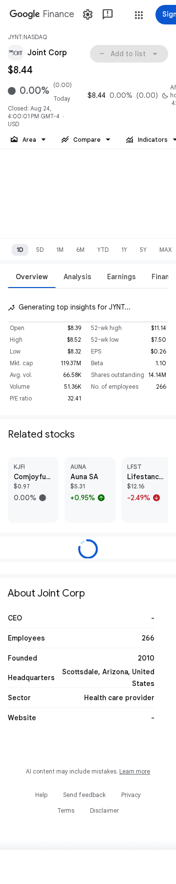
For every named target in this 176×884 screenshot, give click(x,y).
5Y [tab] (143, 249)
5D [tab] (40, 249)
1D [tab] (20, 249)
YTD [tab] (103, 249)
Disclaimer (104, 810)
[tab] (32, 276)
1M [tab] (60, 249)
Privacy (131, 794)
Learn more (134, 771)
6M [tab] (80, 249)
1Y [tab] (124, 249)
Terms (65, 810)
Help (41, 794)
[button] (139, 15)
